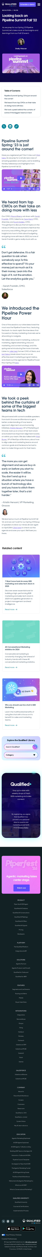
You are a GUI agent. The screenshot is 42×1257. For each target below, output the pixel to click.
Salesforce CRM (21, 1045)
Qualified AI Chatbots (21, 908)
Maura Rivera (16, 216)
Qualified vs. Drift (21, 1113)
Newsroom (21, 1108)
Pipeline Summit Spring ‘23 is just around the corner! (20, 97)
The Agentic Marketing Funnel (21, 1168)
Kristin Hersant (16, 428)
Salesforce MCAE (21, 1049)
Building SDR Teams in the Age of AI (21, 1151)
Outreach (21, 1040)
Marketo (21, 1036)
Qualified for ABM (21, 976)
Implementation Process (21, 1211)
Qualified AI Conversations (21, 913)
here (17, 363)
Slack (21, 1057)
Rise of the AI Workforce (21, 1096)
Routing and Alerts (21, 994)
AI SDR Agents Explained (21, 1143)
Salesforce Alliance (21, 1074)
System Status (21, 1121)
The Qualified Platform (21, 947)
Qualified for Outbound (21, 972)
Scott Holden (19, 222)
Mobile (21, 998)
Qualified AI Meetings (21, 917)
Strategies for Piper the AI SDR (21, 1164)
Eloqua (21, 1023)
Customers (21, 1104)
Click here (17, 527)
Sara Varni (28, 219)
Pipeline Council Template (21, 1160)
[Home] (9, 4)
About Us (21, 1091)
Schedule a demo (27, 4)
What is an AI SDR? (21, 1185)
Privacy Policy (23, 828)
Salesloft (21, 1053)
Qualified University (21, 1202)
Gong (21, 1028)
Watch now (21, 888)
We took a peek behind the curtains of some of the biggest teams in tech (19, 111)
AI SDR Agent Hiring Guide (21, 1172)
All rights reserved (31, 1242)
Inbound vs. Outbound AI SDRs (21, 1155)
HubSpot (21, 1032)
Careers (21, 1100)
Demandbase (21, 1019)
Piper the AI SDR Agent (21, 904)
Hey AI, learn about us (21, 1125)
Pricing (21, 930)
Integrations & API (21, 951)
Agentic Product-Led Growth (21, 968)
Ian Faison (6, 354)
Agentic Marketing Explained (21, 1138)
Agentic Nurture (21, 964)
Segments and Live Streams (21, 989)
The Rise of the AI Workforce (21, 1177)
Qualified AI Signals (21, 925)
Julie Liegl (13, 351)
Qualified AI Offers (21, 921)
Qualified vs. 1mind (21, 1117)
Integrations (21, 1015)
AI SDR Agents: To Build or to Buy (21, 1147)
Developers (21, 934)
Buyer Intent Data (21, 1002)
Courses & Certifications (21, 1206)
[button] (39, 4)
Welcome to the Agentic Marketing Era (21, 1181)
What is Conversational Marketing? (21, 1189)
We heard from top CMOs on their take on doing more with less (20, 104)
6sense (21, 1062)
